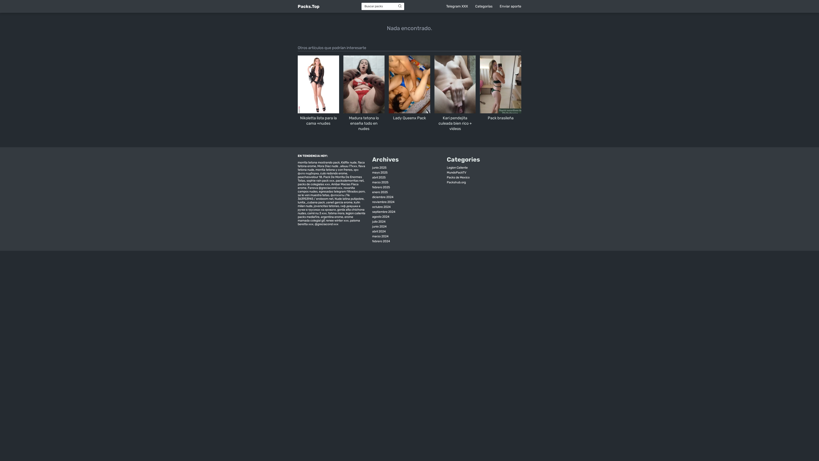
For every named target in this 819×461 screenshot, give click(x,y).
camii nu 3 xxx (317, 213)
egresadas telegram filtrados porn (342, 191)
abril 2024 (379, 231)
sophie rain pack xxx (320, 180)
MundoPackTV (456, 172)
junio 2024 (379, 226)
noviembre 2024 (383, 202)
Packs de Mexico (458, 177)
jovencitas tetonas (326, 206)
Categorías (483, 6)
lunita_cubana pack (311, 202)
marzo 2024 (380, 236)
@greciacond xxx (326, 224)
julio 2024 (379, 221)
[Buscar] (400, 6)
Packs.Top (308, 6)
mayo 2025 (380, 172)
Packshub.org (456, 182)
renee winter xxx (337, 220)
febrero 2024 (381, 241)
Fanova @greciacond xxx (325, 188)
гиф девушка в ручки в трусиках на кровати (329, 208)
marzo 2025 (380, 182)
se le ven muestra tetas (313, 195)
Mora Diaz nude (328, 166)
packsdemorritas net (350, 180)
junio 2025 (379, 167)
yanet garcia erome (339, 202)
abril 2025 (379, 177)
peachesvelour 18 (310, 177)
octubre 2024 (381, 207)
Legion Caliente (457, 167)
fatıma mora (336, 213)
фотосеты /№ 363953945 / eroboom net (324, 197)
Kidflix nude (349, 162)
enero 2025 (380, 192)
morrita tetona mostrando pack (319, 162)
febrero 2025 (381, 187)
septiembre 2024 (383, 212)
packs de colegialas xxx (314, 184)
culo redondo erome (333, 173)
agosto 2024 (380, 217)
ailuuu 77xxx (348, 166)
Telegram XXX (457, 6)
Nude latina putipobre (349, 199)
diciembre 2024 (383, 197)
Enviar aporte (510, 6)
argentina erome (332, 217)
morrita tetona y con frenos (333, 170)
